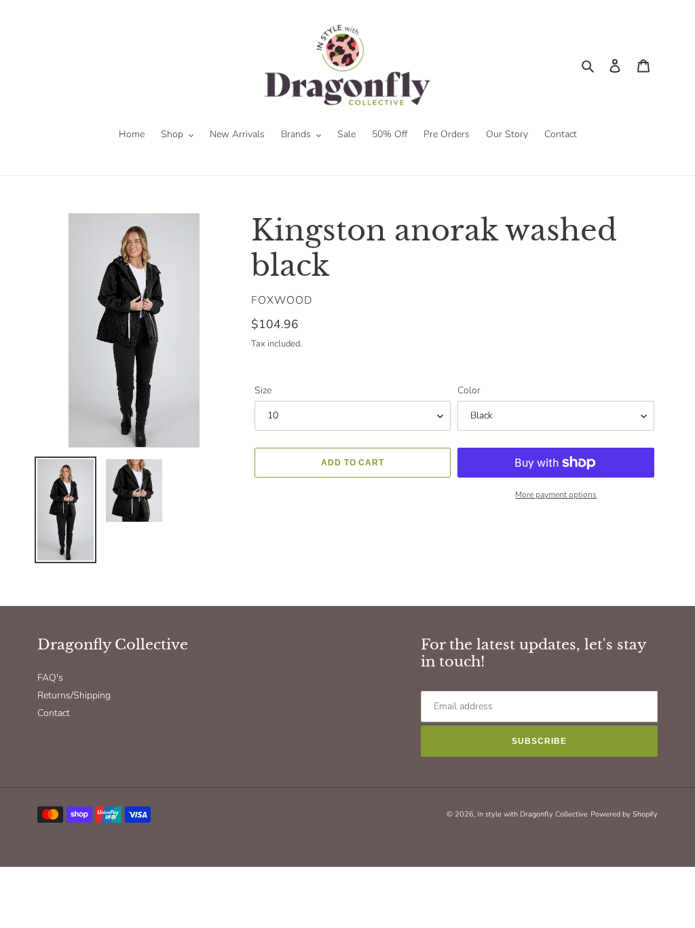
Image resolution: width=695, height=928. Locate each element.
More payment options (556, 494)
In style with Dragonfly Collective (532, 814)
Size (263, 390)
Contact (53, 713)
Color (469, 390)
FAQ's (50, 677)
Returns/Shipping (74, 695)
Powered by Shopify (624, 814)
